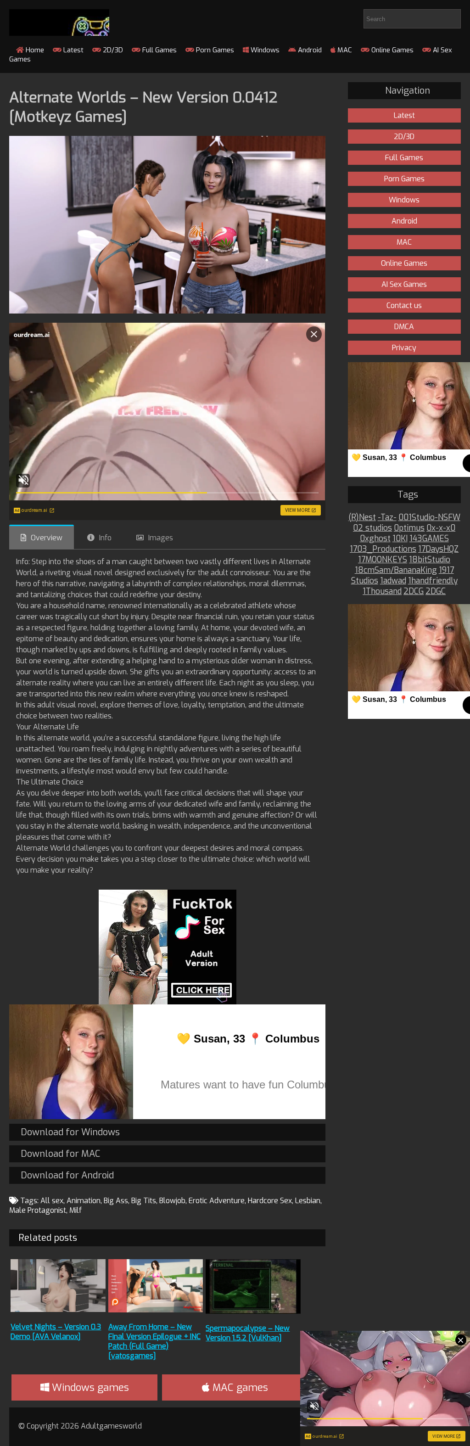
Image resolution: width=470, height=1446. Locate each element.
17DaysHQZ (438, 549)
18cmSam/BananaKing (396, 570)
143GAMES (429, 538)
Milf (75, 1210)
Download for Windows (70, 1132)
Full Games (158, 50)
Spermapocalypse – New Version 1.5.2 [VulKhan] (248, 1333)
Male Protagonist (37, 1210)
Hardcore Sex (270, 1200)
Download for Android (67, 1175)
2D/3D (112, 50)
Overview (46, 538)
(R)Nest (362, 517)
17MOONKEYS (382, 560)
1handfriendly (433, 581)
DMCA (404, 326)
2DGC (435, 591)
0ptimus (409, 528)
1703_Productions (383, 549)
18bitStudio (429, 560)
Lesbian (307, 1200)
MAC (344, 50)
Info (105, 538)
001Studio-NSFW (429, 517)
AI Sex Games (404, 284)
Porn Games (214, 50)
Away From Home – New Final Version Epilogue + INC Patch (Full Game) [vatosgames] (154, 1341)
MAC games (239, 1387)
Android (309, 50)
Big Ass (116, 1200)
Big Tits (143, 1200)
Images (160, 538)
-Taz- (387, 517)
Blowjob (172, 1200)
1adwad (393, 581)
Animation (84, 1200)
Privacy (404, 348)
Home (34, 50)
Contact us (404, 305)
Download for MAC (60, 1154)
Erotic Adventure (217, 1200)
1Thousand (382, 591)
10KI (400, 538)
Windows (264, 50)
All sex (51, 1200)
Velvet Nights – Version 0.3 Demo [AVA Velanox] (56, 1331)
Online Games (391, 50)
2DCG (413, 591)
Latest (73, 50)
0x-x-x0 (440, 528)
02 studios (372, 528)
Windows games (89, 1387)
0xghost (375, 538)
